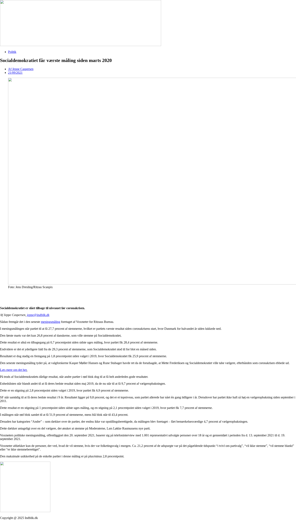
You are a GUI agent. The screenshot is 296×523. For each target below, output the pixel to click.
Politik (12, 52)
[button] (148, 294)
